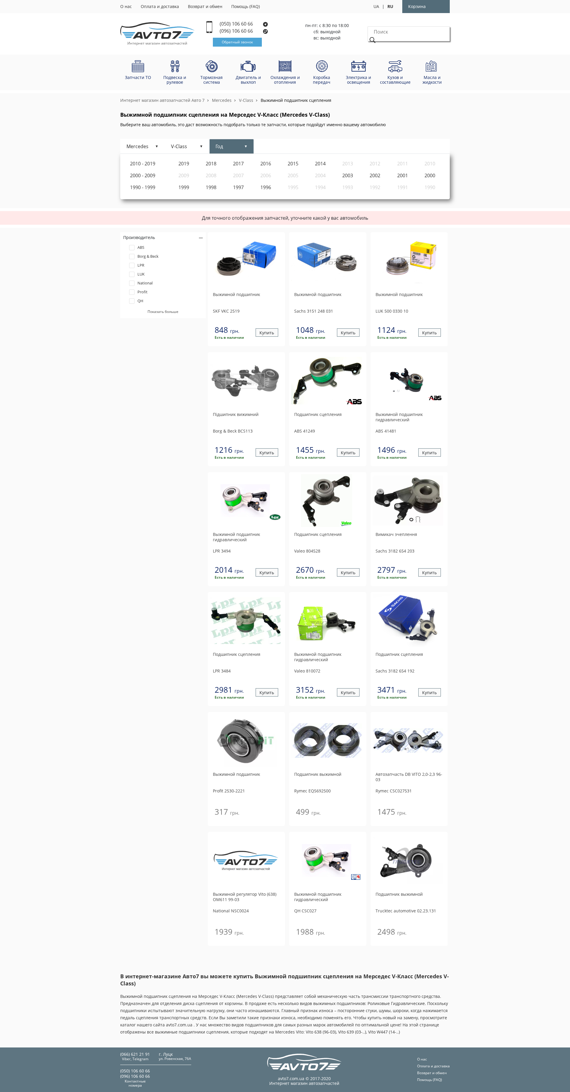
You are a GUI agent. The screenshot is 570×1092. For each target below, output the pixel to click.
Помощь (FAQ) (245, 6)
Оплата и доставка (160, 6)
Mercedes (222, 100)
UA (376, 6)
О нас (126, 6)
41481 (386, 431)
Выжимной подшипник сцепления (296, 100)
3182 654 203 (395, 551)
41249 (304, 431)
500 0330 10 (392, 311)
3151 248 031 (313, 311)
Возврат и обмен (205, 6)
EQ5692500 (312, 791)
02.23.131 (406, 911)
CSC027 (305, 911)
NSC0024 (231, 911)
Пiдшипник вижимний (236, 414)
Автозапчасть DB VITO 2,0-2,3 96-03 (409, 777)
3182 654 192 (395, 671)
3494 (222, 551)
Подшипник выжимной (317, 774)
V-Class (246, 100)
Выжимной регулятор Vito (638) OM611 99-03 (244, 897)
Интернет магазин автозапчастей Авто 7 (162, 100)
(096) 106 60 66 (237, 31)
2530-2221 (229, 791)
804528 (307, 551)
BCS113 (233, 431)
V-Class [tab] (179, 146)
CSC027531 (394, 791)
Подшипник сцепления (318, 414)
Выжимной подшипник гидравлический (399, 417)
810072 (307, 671)
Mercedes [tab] (137, 146)
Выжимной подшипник (236, 294)
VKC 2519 (226, 311)
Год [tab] (219, 146)
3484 (222, 671)
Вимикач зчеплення (396, 534)
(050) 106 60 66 (237, 24)
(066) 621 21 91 (135, 1054)
